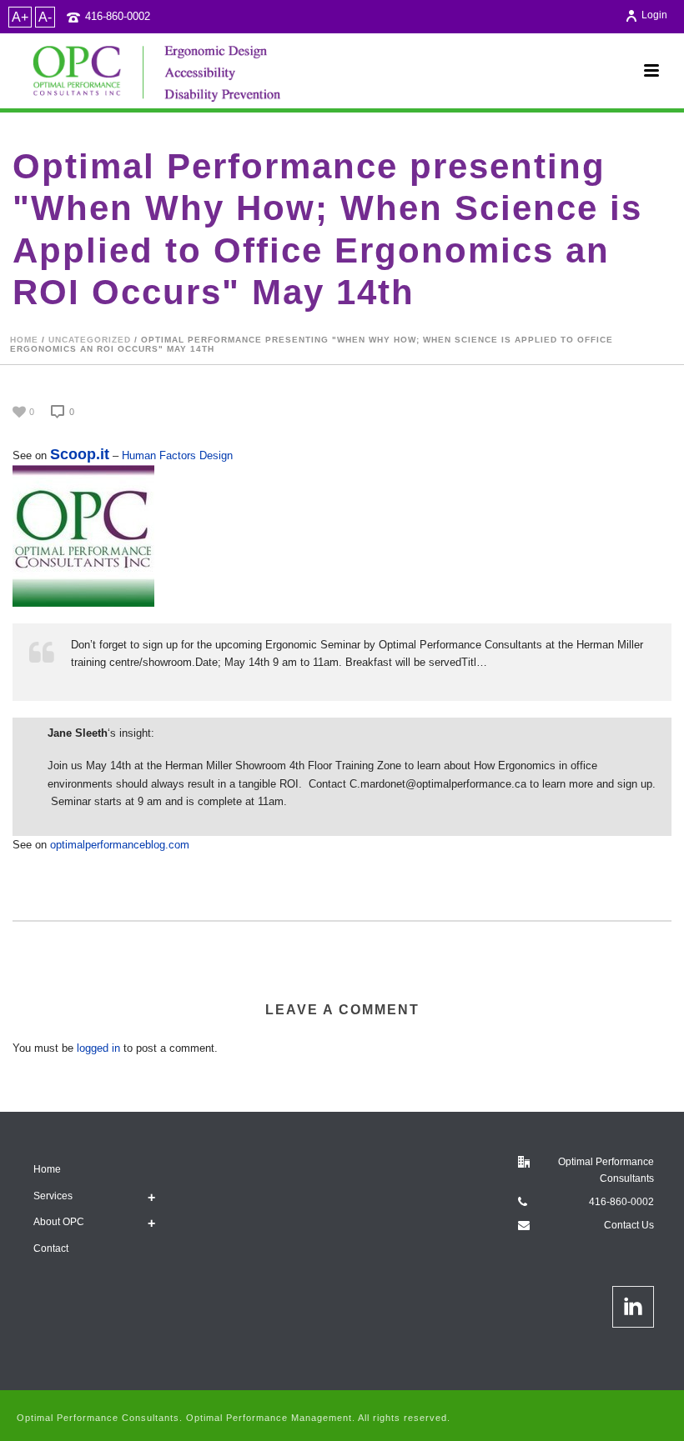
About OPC (58, 1222)
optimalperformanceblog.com (119, 844)
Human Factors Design (177, 455)
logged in (98, 1048)
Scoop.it (79, 454)
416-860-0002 (117, 16)
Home (24, 339)
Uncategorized (89, 339)
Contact (50, 1248)
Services (53, 1196)
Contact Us (629, 1225)
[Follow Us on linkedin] (633, 1307)
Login (654, 15)
